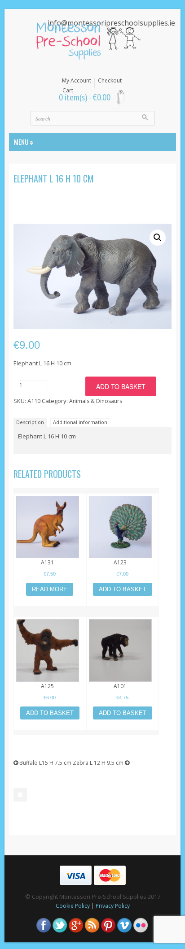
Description (30, 422)
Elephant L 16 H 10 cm (53, 178)
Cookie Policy (73, 906)
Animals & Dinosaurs (95, 401)
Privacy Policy (113, 906)
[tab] (31, 422)
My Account (76, 80)
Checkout (110, 80)
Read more (49, 589)
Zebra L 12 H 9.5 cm (99, 763)
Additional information (80, 422)
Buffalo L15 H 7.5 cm (44, 763)
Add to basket (120, 386)
